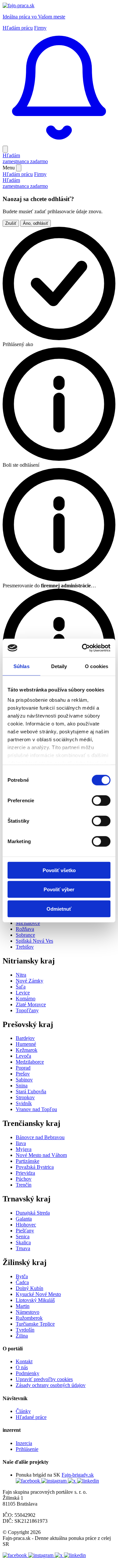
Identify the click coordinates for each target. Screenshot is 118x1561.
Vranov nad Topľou (36, 1109)
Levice (23, 992)
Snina (22, 1085)
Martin (23, 1306)
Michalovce (28, 923)
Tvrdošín (25, 1330)
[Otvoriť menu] (5, 149)
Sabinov (24, 1079)
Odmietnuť (59, 908)
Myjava (23, 1149)
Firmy (40, 28)
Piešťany (25, 1230)
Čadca (22, 1282)
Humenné (26, 1044)
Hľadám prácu (18, 28)
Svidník (24, 1103)
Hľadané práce (31, 1417)
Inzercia (24, 1443)
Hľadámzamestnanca (25, 158)
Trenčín (23, 1185)
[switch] (101, 800)
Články (23, 1411)
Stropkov (25, 1097)
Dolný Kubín (29, 1288)
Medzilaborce (30, 1062)
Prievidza (25, 1173)
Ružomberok (29, 1318)
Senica (23, 1236)
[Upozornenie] (59, 142)
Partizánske (27, 1161)
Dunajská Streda (33, 1213)
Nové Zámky (29, 981)
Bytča (22, 1276)
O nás (22, 1367)
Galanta (24, 1219)
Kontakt (24, 1361)
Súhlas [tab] (21, 666)
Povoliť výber (59, 889)
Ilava (21, 1143)
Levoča (23, 1056)
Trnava (23, 1248)
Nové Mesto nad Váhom (41, 1155)
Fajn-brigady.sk (78, 1475)
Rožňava (25, 929)
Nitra (21, 975)
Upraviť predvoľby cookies (44, 1379)
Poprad (23, 1068)
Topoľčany (27, 1010)
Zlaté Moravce (31, 1004)
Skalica (23, 1242)
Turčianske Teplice (35, 1324)
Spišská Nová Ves (34, 941)
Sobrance (25, 935)
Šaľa (21, 986)
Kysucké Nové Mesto (38, 1294)
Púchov (23, 1179)
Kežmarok (26, 1050)
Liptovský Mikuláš (35, 1300)
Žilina (22, 1336)
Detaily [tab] (59, 666)
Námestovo (27, 1312)
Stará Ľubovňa (31, 1091)
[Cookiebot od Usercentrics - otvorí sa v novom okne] (83, 648)
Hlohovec (26, 1224)
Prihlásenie (27, 1449)
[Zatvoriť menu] (18, 167)
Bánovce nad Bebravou (40, 1137)
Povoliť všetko (59, 870)
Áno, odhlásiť (35, 223)
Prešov (23, 1073)
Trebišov (25, 947)
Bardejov (25, 1038)
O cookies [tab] (96, 666)
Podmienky (27, 1373)
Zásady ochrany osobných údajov (51, 1385)
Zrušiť (10, 223)
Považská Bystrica (35, 1167)
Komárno (25, 998)
